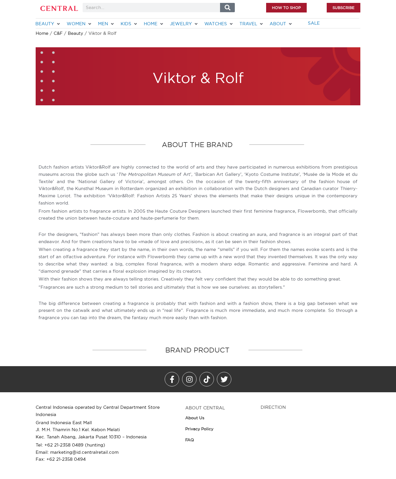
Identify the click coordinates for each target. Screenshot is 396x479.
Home (42, 33)
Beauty (75, 33)
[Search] (227, 7)
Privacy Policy (199, 428)
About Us (194, 417)
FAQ (189, 440)
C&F (58, 33)
